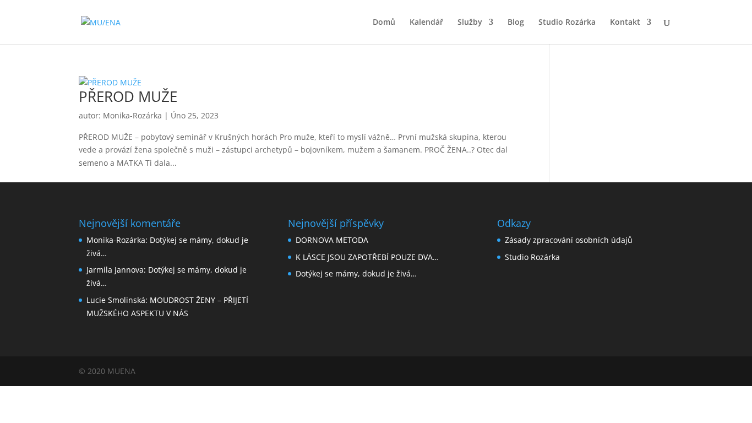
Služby (469, 22)
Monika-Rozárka (132, 115)
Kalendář (426, 22)
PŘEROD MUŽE (128, 96)
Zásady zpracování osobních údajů (569, 240)
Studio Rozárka (567, 22)
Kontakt (625, 22)
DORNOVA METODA (332, 240)
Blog (516, 22)
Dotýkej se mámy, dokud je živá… (356, 273)
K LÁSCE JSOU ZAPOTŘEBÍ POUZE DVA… (367, 257)
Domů (384, 22)
